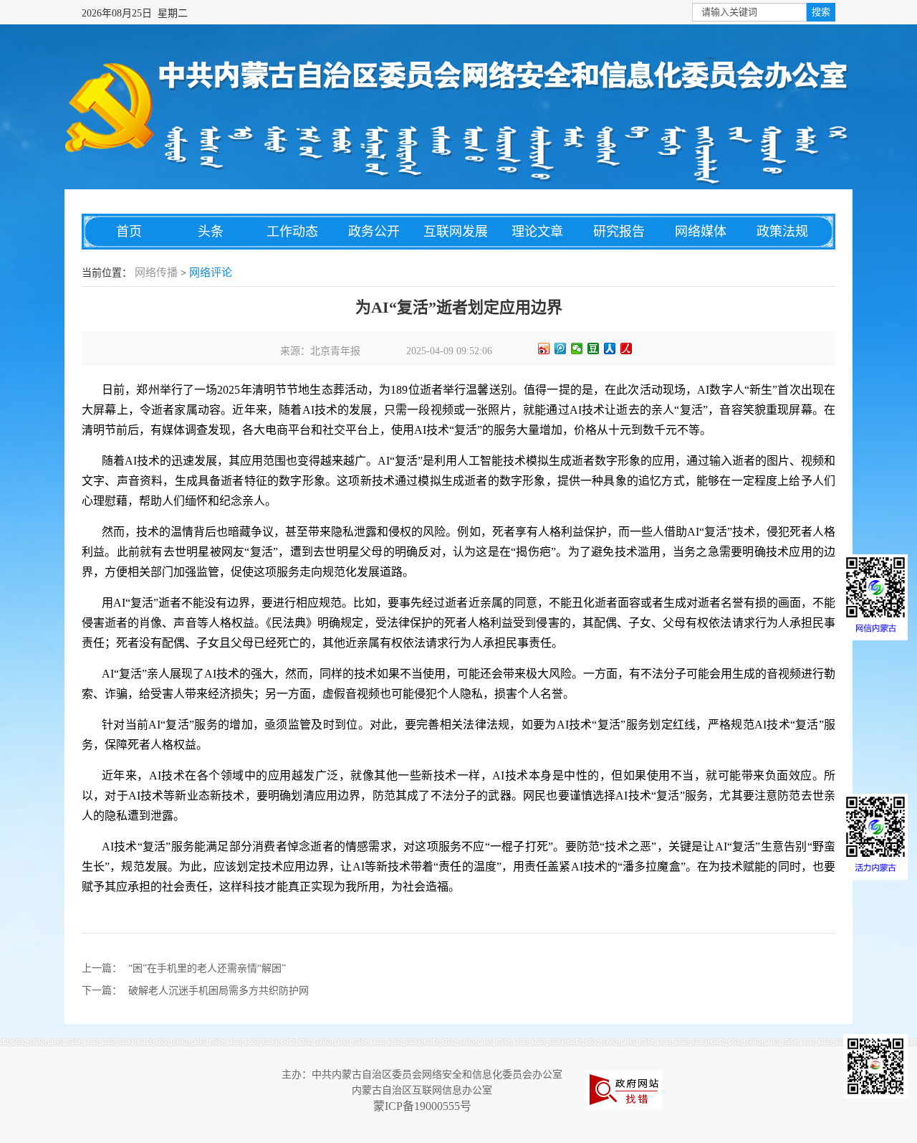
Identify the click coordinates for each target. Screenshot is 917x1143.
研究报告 (619, 231)
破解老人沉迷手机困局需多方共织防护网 (218, 990)
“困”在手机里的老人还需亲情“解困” (207, 968)
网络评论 (210, 272)
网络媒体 (700, 231)
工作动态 (292, 231)
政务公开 (374, 231)
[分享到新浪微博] (544, 348)
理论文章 (537, 231)
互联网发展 (455, 231)
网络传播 (156, 272)
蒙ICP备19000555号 (422, 1106)
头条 (211, 231)
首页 (129, 231)
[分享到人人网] (610, 348)
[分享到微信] (577, 348)
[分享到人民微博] (626, 348)
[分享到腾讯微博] (560, 348)
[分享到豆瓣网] (593, 348)
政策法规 (782, 231)
